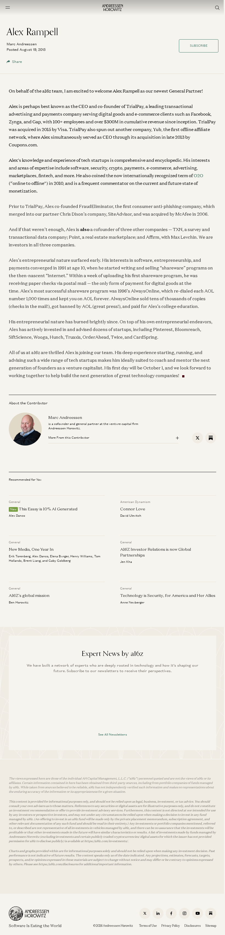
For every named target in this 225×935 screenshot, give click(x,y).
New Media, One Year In (31, 549)
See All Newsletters (112, 734)
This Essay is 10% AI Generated (48, 508)
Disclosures (192, 926)
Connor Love (132, 508)
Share (17, 61)
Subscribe (198, 46)
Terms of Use (148, 926)
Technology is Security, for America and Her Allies (167, 595)
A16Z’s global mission (29, 595)
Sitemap (210, 926)
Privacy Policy (170, 926)
